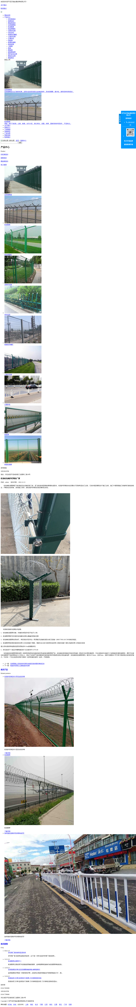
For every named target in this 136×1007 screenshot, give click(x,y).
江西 (55, 1004)
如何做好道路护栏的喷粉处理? (14, 833)
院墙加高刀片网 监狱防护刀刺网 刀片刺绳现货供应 (24, 978)
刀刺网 (10, 46)
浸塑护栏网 (12, 30)
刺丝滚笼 (11, 44)
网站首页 (7, 15)
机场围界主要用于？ (14, 961)
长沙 (36, 1004)
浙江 (60, 1004)
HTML (10, 1004)
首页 (17, 140)
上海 (26, 1004)
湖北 (31, 1004)
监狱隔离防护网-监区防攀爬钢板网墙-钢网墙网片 (24, 969)
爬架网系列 (12, 23)
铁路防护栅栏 (12, 34)
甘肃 (70, 1004)
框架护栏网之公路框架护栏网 (20, 665)
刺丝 (9, 48)
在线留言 (7, 131)
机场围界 (11, 27)
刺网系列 (11, 21)
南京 (50, 1004)
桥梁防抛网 (12, 42)
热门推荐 (4, 164)
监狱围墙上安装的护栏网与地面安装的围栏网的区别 (27, 663)
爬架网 (10, 50)
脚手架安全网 (12, 54)
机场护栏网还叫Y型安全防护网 (14, 676)
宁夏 (41, 1004)
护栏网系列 (12, 19)
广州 (65, 1004)
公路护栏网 (12, 36)
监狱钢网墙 (12, 25)
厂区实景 (7, 133)
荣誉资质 (7, 135)
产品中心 (7, 17)
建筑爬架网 (12, 52)
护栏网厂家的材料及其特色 (17, 952)
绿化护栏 (11, 32)
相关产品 (4, 670)
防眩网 (10, 40)
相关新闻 (4, 944)
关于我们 (4, 5)
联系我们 (4, 8)
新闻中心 (7, 127)
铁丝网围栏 (12, 29)
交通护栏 (11, 38)
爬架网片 (11, 58)
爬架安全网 (12, 56)
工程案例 (7, 129)
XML (14, 1004)
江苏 (46, 1004)
